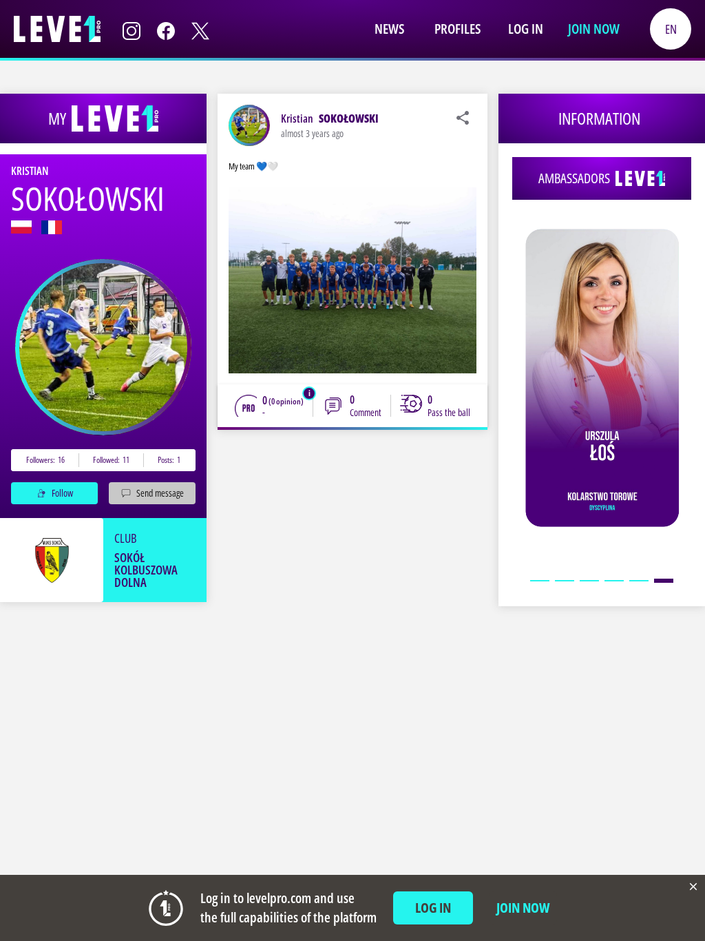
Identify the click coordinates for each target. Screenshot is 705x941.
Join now (594, 28)
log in (433, 907)
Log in (525, 28)
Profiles (457, 28)
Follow (62, 492)
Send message (160, 492)
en (671, 29)
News (389, 28)
